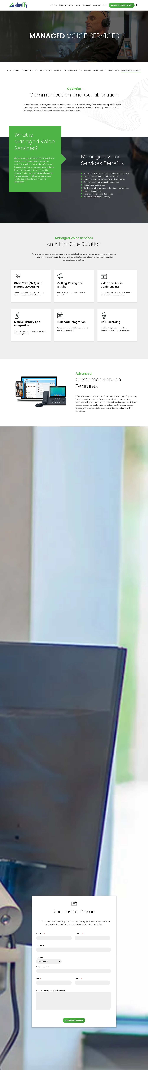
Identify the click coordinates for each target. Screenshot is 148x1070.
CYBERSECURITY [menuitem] (13, 71)
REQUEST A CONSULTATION (121, 5)
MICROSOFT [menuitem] (58, 71)
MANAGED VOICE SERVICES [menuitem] (131, 71)
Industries (63, 5)
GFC (104, 5)
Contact (97, 5)
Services (53, 5)
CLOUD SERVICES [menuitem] (99, 71)
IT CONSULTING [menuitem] (26, 71)
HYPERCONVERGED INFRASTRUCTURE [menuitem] (78, 71)
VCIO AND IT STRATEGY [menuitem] (42, 71)
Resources (87, 5)
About (71, 5)
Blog (78, 5)
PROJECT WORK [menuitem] (113, 71)
